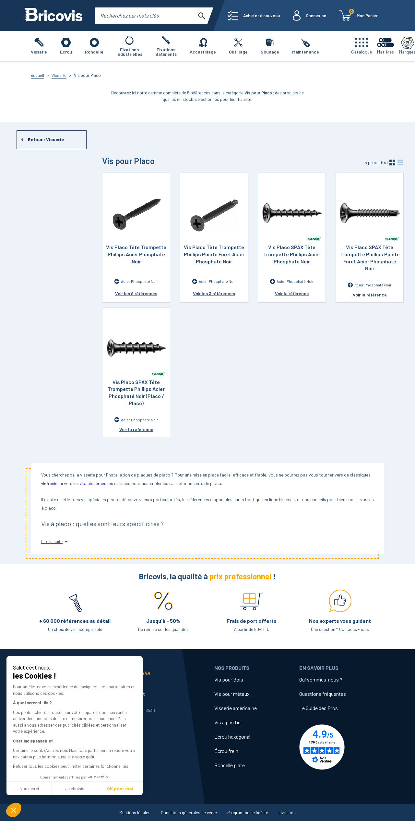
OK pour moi (120, 788)
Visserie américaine (235, 708)
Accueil (37, 75)
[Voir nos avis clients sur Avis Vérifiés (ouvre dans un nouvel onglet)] (341, 747)
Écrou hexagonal (232, 736)
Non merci (29, 788)
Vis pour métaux (232, 694)
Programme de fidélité (247, 812)
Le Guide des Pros (318, 708)
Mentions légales (134, 812)
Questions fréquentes (322, 694)
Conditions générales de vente (189, 812)
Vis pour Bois (228, 679)
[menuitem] (254, 15)
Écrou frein (226, 751)
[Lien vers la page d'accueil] (53, 15)
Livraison (287, 812)
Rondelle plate (229, 765)
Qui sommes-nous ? (320, 679)
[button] (13, 810)
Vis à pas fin (227, 722)
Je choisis (74, 788)
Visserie (59, 75)
